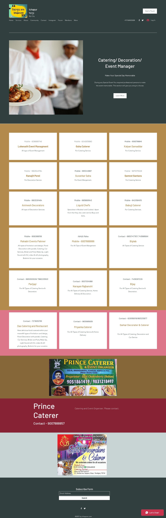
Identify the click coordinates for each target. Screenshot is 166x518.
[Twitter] (142, 20)
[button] (120, 95)
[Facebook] (139, 20)
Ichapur (33, 9)
